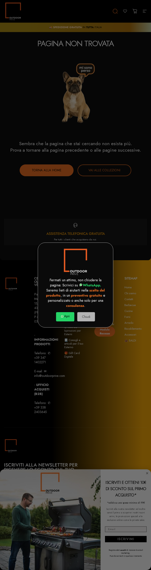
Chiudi (86, 317)
